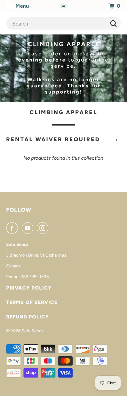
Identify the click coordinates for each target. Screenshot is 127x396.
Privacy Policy (29, 288)
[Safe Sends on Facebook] (13, 228)
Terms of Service (31, 302)
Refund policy (27, 317)
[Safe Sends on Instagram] (44, 228)
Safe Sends (33, 331)
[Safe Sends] (63, 6)
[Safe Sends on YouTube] (29, 228)
